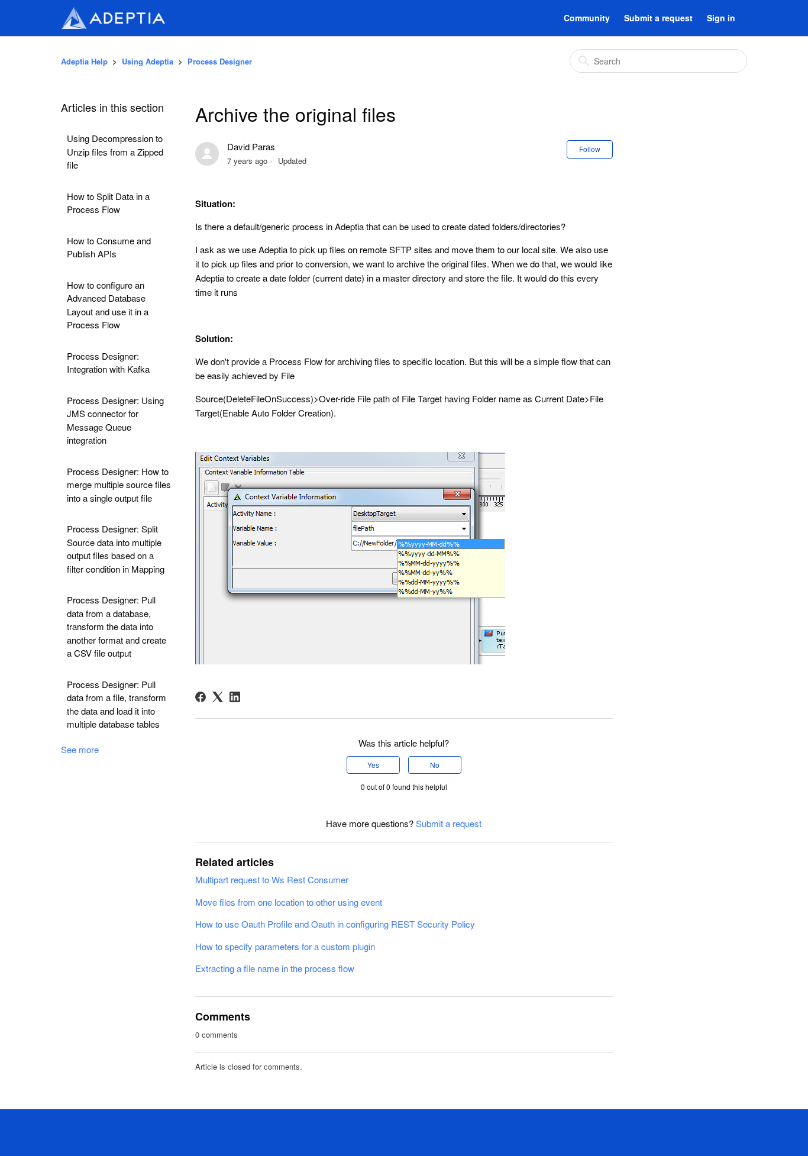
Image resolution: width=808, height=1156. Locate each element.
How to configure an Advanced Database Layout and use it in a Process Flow (107, 305)
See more (80, 749)
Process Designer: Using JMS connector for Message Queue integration (115, 420)
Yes (373, 765)
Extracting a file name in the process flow (274, 968)
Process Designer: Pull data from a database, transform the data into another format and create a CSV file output (116, 626)
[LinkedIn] (235, 697)
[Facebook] (200, 697)
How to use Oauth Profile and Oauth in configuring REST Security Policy (335, 924)
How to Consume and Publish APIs (109, 247)
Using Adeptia (147, 61)
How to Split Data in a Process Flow (108, 203)
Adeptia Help (84, 61)
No (434, 765)
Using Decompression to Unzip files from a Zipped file (115, 151)
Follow (589, 149)
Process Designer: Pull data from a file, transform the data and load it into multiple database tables (116, 704)
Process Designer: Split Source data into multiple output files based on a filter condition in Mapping (115, 548)
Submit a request (658, 18)
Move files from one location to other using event (288, 902)
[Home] (113, 18)
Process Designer (220, 61)
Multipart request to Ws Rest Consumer (271, 879)
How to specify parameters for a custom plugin (285, 946)
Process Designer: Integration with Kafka (108, 363)
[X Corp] (217, 697)
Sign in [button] (721, 18)
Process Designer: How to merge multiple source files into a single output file (119, 484)
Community (587, 18)
